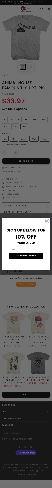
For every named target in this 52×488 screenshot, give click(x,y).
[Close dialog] (47, 221)
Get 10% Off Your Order (26, 256)
